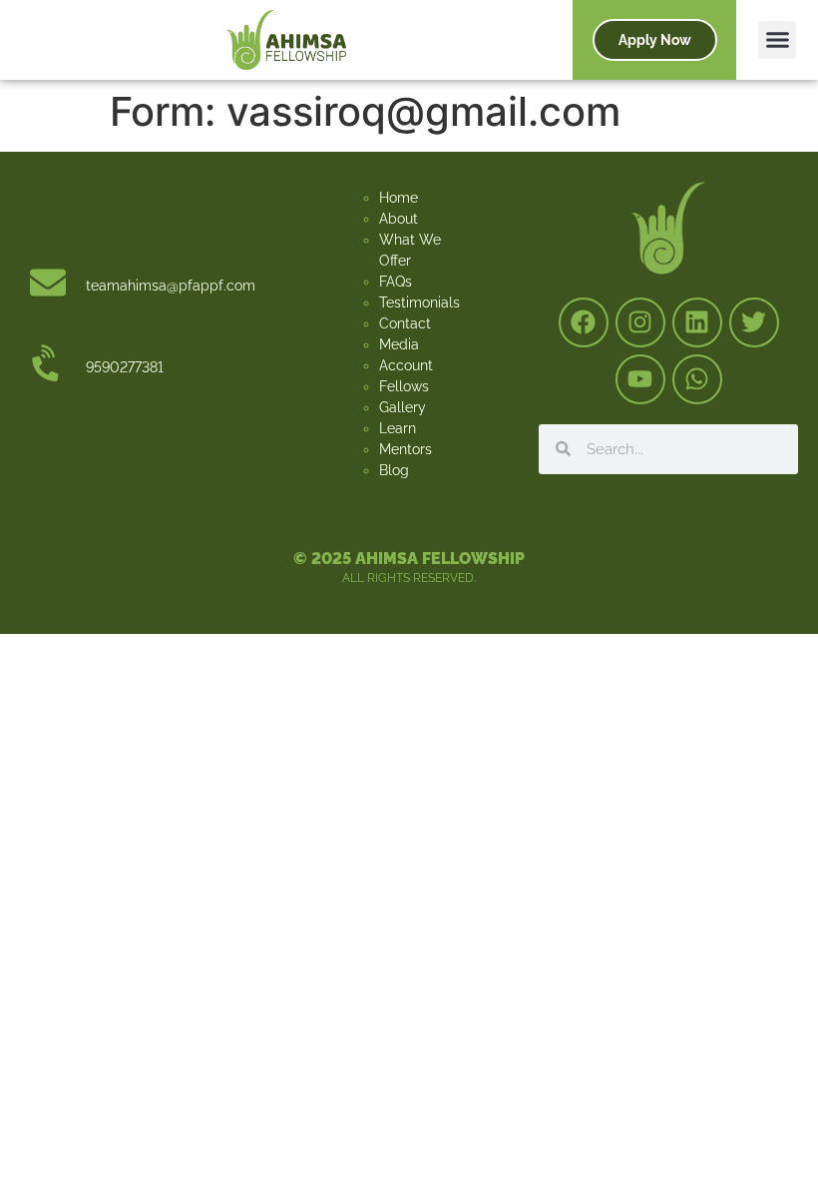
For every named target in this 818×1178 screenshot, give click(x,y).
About (398, 219)
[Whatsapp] (697, 379)
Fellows (404, 386)
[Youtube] (640, 379)
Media (399, 344)
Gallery (402, 407)
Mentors (405, 449)
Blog (394, 470)
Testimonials (419, 302)
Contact (405, 323)
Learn (397, 428)
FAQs (395, 282)
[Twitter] (754, 322)
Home (398, 198)
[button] (777, 40)
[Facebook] (584, 322)
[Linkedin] (697, 322)
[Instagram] (640, 322)
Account (406, 365)
